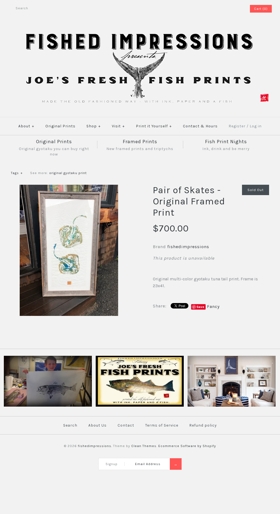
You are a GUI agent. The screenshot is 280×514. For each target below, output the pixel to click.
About (26, 126)
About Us (97, 425)
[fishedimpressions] (140, 32)
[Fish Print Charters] (48, 405)
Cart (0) (261, 9)
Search (70, 425)
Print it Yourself (154, 126)
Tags (17, 173)
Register (237, 126)
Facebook (231, 9)
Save (201, 307)
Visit (118, 126)
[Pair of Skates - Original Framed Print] (69, 188)
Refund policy (203, 425)
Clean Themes (143, 446)
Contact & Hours (200, 126)
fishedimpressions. (95, 446)
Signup (112, 464)
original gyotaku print (68, 173)
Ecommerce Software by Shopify (187, 446)
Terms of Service (161, 425)
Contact (126, 425)
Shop (93, 126)
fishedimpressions (188, 246)
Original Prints (60, 126)
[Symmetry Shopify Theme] (140, 405)
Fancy (213, 306)
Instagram (238, 9)
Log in (256, 126)
